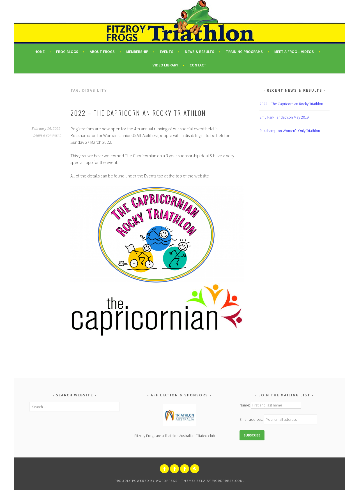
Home (39, 51)
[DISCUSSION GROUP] (184, 468)
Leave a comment (47, 135)
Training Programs (244, 51)
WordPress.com (227, 481)
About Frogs (102, 51)
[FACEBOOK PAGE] (164, 468)
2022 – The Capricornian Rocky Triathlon (138, 113)
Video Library (165, 65)
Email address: (252, 419)
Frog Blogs (67, 51)
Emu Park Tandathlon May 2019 (284, 117)
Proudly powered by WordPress (146, 481)
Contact (198, 65)
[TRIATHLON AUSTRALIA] (194, 468)
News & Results (199, 51)
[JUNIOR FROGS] (174, 468)
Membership (137, 51)
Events (166, 51)
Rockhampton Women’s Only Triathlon (289, 130)
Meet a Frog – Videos (294, 51)
